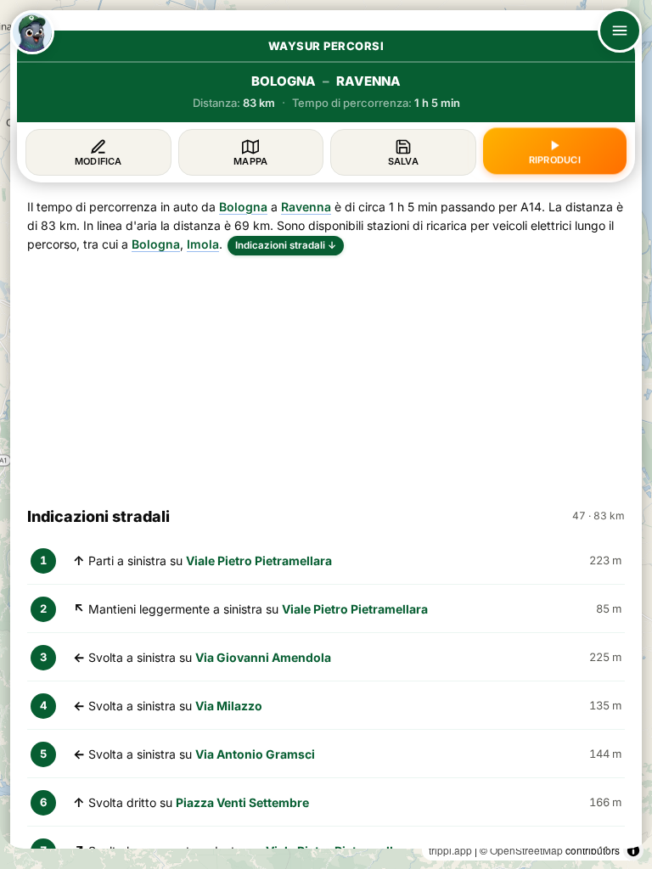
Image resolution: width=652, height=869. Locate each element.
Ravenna (306, 206)
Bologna (243, 206)
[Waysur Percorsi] (32, 32)
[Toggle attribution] (633, 850)
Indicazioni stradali (285, 245)
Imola (203, 244)
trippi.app (450, 850)
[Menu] (620, 30)
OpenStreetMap (526, 850)
